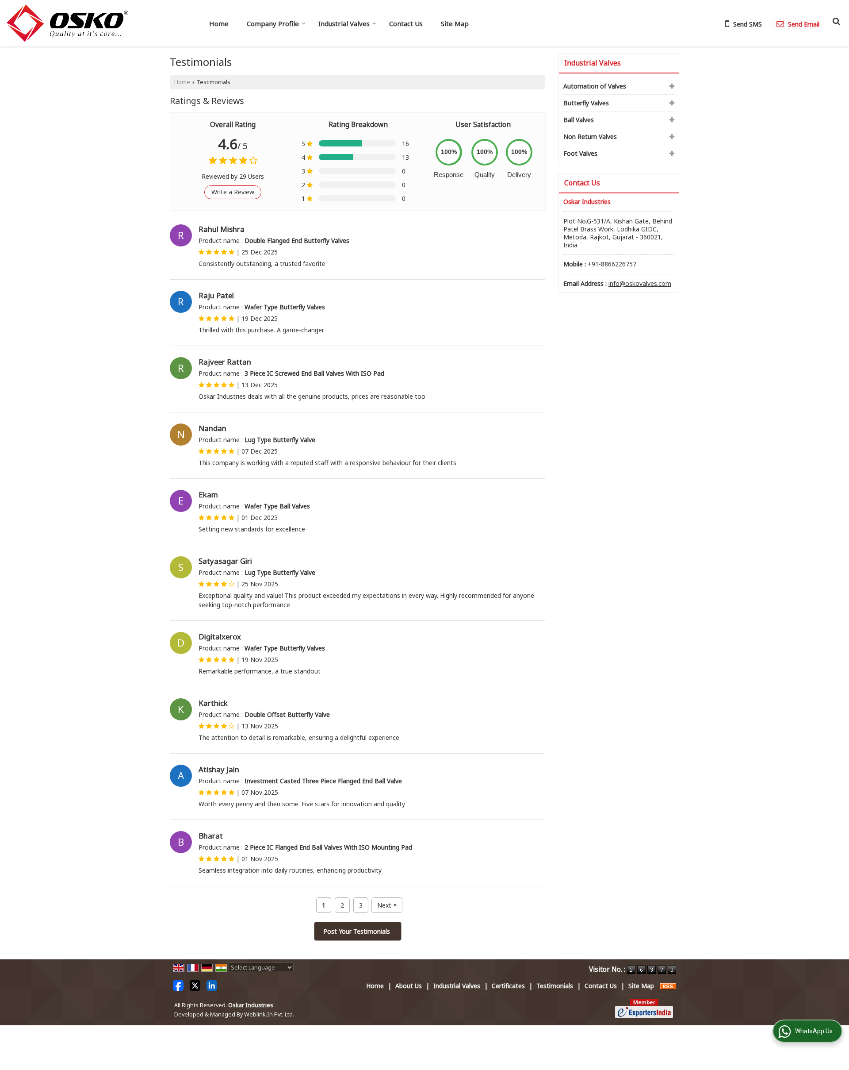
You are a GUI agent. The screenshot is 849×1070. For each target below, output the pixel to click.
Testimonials (554, 985)
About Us (408, 985)
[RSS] (668, 985)
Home (219, 23)
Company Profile (273, 23)
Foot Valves (580, 153)
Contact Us (406, 23)
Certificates (508, 985)
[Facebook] (178, 985)
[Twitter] (195, 985)
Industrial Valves (344, 23)
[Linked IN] (212, 985)
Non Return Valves (590, 136)
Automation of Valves (594, 86)
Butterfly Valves (586, 103)
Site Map (455, 23)
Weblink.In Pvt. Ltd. (269, 1014)
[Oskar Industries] (67, 23)
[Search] (835, 21)
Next (387, 905)
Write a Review (232, 192)
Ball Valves (578, 119)
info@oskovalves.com (639, 283)
